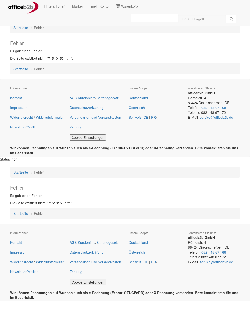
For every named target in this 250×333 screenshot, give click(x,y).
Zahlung (76, 127)
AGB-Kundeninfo (82, 97)
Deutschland (138, 97)
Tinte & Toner (54, 6)
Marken (78, 6)
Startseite (20, 27)
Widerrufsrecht (21, 117)
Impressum (19, 107)
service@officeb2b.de (216, 117)
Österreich (137, 107)
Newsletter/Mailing (24, 127)
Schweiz (135, 117)
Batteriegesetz (107, 97)
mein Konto (100, 6)
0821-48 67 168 (213, 107)
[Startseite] (23, 6)
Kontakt (16, 97)
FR (153, 117)
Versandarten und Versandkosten (95, 117)
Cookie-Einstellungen (88, 137)
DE (146, 117)
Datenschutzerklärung (87, 107)
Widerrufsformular (50, 117)
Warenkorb (129, 6)
